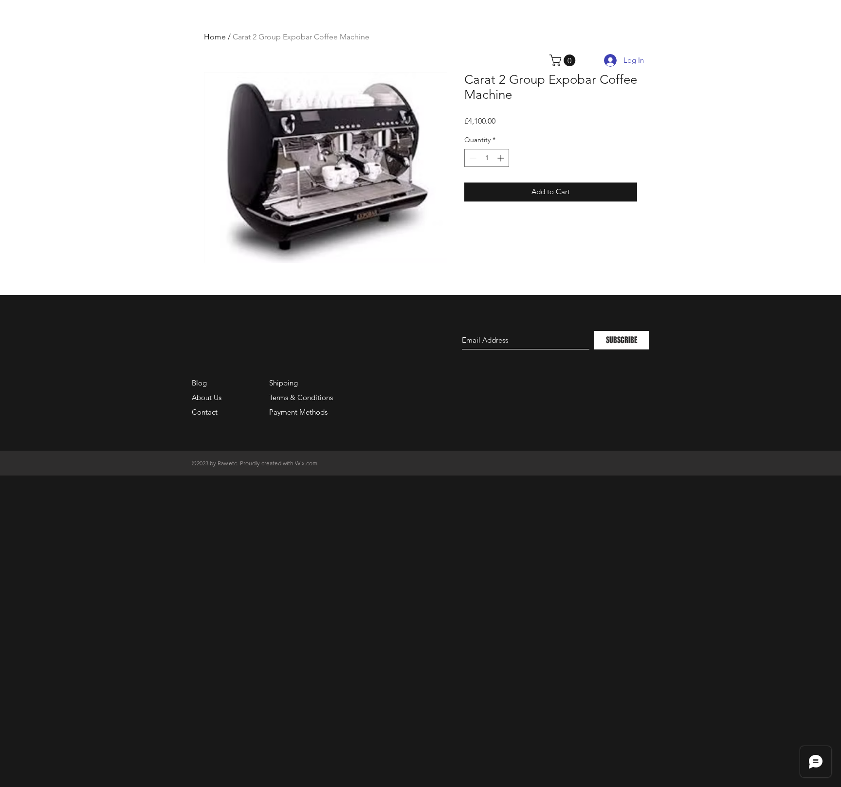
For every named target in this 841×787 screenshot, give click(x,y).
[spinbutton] (486, 157)
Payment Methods (299, 412)
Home (215, 36)
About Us (206, 397)
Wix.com (306, 463)
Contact (205, 412)
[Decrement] (472, 157)
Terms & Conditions (301, 397)
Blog (199, 382)
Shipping (283, 382)
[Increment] (501, 157)
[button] (563, 60)
